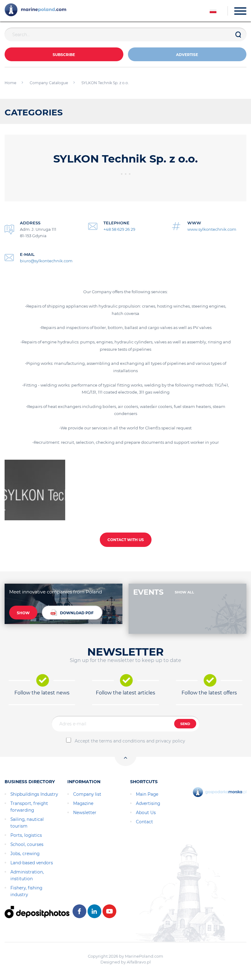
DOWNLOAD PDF (77, 613)
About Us (146, 812)
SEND (185, 724)
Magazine (83, 803)
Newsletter (84, 812)
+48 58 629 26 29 (119, 229)
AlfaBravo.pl (139, 961)
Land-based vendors (31, 862)
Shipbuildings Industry (34, 794)
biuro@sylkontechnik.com (46, 260)
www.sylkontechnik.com (211, 229)
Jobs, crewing (24, 853)
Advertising (148, 803)
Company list (87, 794)
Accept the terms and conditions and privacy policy (130, 741)
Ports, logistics (26, 835)
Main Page (147, 794)
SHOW (23, 613)
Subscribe (64, 54)
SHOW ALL (184, 592)
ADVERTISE (187, 54)
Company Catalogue (49, 82)
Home (10, 82)
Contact (144, 821)
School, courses (26, 844)
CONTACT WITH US (125, 539)
